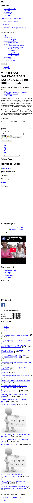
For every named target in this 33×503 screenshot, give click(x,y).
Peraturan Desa (8, 14)
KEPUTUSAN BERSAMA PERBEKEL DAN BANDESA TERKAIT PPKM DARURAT (15, 487)
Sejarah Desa (12, 39)
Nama (3, 130)
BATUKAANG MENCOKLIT (10, 444)
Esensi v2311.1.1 (6, 497)
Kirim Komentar (5, 141)
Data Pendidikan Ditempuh (16, 49)
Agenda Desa (8, 12)
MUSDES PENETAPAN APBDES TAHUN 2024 (16, 362)
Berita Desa (7, 10)
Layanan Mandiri (6, 18)
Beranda (6, 67)
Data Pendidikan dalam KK (16, 47)
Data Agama (11, 52)
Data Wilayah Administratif (16, 45)
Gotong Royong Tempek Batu (9, 391)
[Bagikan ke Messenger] (5, 152)
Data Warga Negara (14, 55)
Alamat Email (5, 132)
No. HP (3, 134)
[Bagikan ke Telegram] (5, 149)
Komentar (4, 128)
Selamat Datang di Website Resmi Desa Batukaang (15, 375)
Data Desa (7, 44)
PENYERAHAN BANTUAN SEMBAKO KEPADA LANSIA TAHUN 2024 (13, 346)
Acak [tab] (6, 330)
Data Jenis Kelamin (13, 54)
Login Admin (17, 18)
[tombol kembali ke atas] (1, 491)
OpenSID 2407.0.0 (17, 497)
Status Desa (8, 57)
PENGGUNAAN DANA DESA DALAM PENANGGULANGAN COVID (13, 475)
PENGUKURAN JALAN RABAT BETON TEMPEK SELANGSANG (14, 386)
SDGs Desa (11, 60)
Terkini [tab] (6, 327)
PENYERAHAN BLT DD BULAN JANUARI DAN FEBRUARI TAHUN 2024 (15, 356)
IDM (9, 59)
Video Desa (7, 15)
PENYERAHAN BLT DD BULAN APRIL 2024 (15, 335)
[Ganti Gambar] (17, 137)
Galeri (4, 182)
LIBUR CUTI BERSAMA (9, 404)
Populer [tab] (6, 328)
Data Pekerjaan (12, 50)
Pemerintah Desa (13, 42)
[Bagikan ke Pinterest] (5, 150)
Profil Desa (7, 37)
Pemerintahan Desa (10, 41)
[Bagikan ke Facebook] (4, 144)
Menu (4, 63)
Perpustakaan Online (10, 9)
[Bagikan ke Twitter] (5, 145)
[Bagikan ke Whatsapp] (5, 147)
